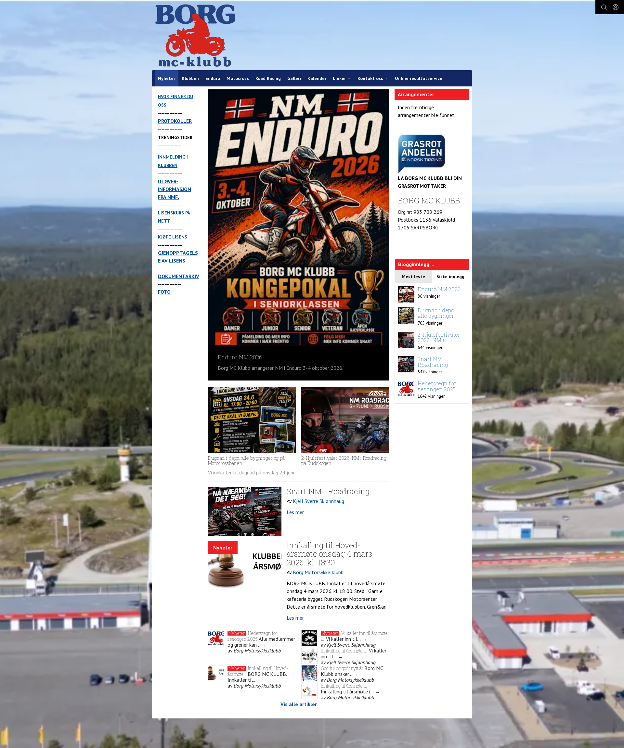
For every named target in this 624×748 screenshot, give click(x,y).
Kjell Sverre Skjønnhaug (318, 501)
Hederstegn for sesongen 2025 (252, 636)
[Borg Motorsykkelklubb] (195, 35)
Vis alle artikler (298, 704)
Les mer (295, 512)
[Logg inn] (615, 7)
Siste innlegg (450, 276)
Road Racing (268, 78)
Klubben (190, 78)
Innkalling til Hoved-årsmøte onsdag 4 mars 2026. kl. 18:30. (329, 554)
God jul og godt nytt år (342, 668)
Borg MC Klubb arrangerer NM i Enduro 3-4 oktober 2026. (280, 368)
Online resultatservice (418, 78)
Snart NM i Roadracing (328, 491)
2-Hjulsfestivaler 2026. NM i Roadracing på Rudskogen (343, 460)
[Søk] (604, 7)
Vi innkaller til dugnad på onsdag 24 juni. (252, 472)
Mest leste (413, 276)
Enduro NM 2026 (240, 357)
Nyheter (166, 78)
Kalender (316, 78)
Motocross (238, 78)
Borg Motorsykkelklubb (318, 572)
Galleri (294, 78)
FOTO (164, 292)
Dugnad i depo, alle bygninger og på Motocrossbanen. (246, 460)
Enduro (212, 78)
